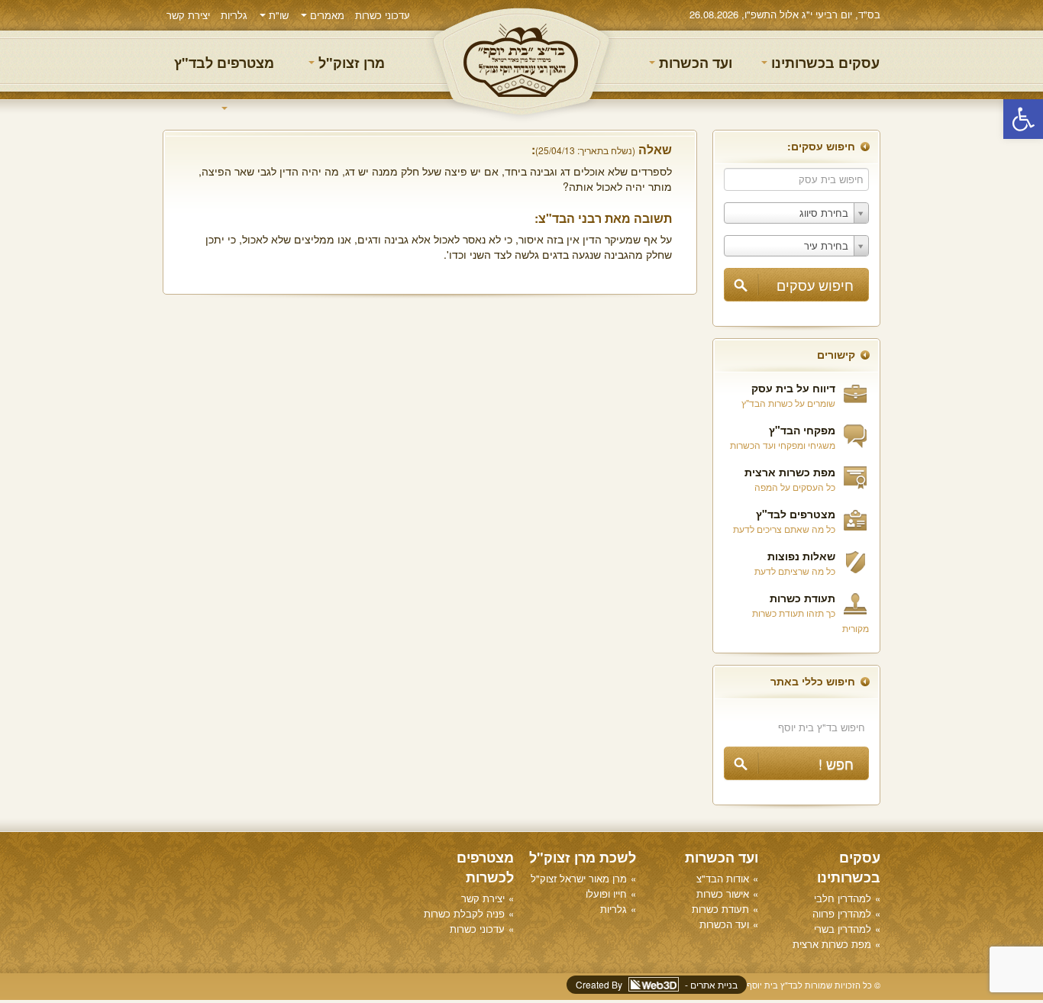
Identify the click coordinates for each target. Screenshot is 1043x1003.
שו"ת (277, 15)
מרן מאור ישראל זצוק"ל (579, 878)
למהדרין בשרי (842, 928)
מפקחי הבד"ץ (802, 429)
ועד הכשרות (693, 63)
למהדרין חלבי (842, 898)
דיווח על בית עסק (793, 387)
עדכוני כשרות (382, 15)
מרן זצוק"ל (350, 63)
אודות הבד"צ (722, 878)
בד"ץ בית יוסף (521, 61)
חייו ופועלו (606, 893)
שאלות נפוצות (801, 555)
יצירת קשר (188, 15)
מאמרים (325, 15)
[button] (1023, 119)
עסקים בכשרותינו (823, 63)
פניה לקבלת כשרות (464, 913)
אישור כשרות (722, 893)
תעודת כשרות (802, 597)
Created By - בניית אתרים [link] (657, 984)
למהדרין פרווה (841, 913)
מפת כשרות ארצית (789, 471)
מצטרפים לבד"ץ (224, 63)
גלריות (234, 15)
